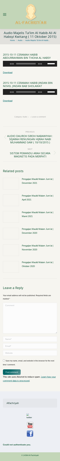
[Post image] (11, 183)
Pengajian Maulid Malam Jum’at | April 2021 (37, 197)
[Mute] (45, 63)
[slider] (51, 63)
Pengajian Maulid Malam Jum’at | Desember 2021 (37, 181)
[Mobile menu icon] (4, 14)
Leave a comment (39, 117)
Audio (25, 117)
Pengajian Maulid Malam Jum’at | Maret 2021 (37, 214)
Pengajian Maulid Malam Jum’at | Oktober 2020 (37, 264)
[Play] (6, 63)
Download (7, 72)
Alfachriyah (13, 403)
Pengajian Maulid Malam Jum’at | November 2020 (37, 247)
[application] (30, 64)
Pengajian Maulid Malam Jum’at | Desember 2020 (37, 231)
